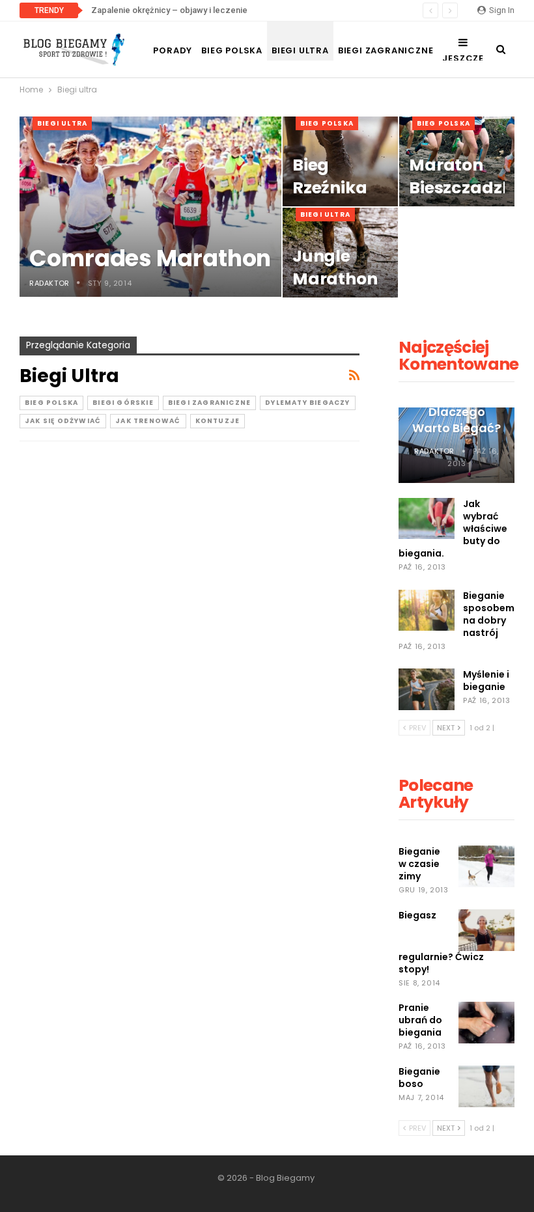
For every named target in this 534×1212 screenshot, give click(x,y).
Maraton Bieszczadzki (463, 176)
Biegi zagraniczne (386, 50)
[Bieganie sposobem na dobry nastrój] (427, 610)
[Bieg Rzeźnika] (340, 161)
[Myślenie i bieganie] (427, 689)
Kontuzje (217, 421)
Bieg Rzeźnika (329, 176)
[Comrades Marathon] (150, 206)
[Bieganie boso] (486, 1086)
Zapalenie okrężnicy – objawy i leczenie (169, 10)
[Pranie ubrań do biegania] (486, 1022)
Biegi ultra (300, 50)
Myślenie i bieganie (486, 680)
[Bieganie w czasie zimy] (486, 866)
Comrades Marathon (150, 258)
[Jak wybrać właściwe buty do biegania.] (427, 519)
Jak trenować (147, 421)
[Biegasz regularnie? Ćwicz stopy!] (486, 930)
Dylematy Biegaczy (307, 402)
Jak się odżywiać (63, 421)
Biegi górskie (123, 402)
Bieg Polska (231, 50)
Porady (172, 50)
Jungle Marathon (335, 267)
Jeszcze (463, 58)
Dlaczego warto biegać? (456, 420)
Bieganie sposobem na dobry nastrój (488, 614)
